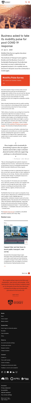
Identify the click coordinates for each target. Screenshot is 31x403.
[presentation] (16, 244)
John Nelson (15, 122)
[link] (15, 316)
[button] (26, 2)
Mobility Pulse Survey (8, 211)
